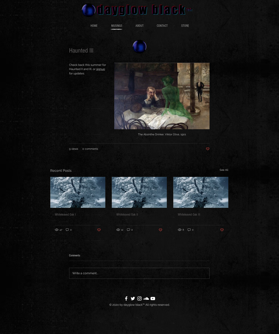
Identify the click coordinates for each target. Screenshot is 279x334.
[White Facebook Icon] (126, 298)
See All (224, 169)
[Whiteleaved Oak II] (139, 192)
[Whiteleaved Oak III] (200, 192)
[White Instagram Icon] (139, 298)
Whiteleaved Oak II (127, 215)
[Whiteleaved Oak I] (77, 192)
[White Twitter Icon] (133, 298)
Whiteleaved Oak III (189, 215)
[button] (116, 25)
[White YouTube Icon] (153, 298)
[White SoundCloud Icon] (146, 298)
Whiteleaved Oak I (65, 215)
